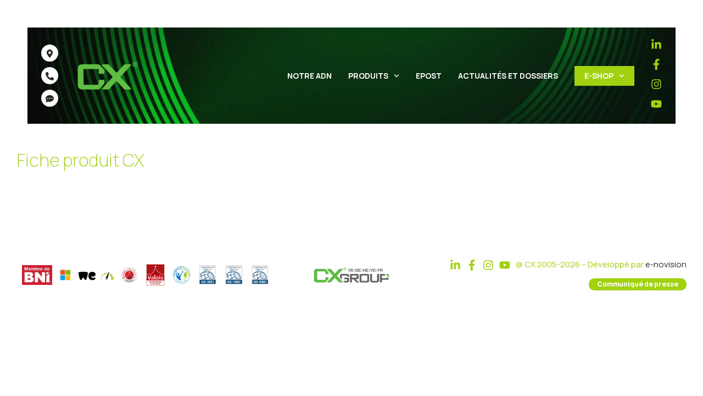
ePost (429, 75)
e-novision (666, 264)
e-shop (598, 75)
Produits (368, 75)
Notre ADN (309, 75)
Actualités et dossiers (508, 75)
